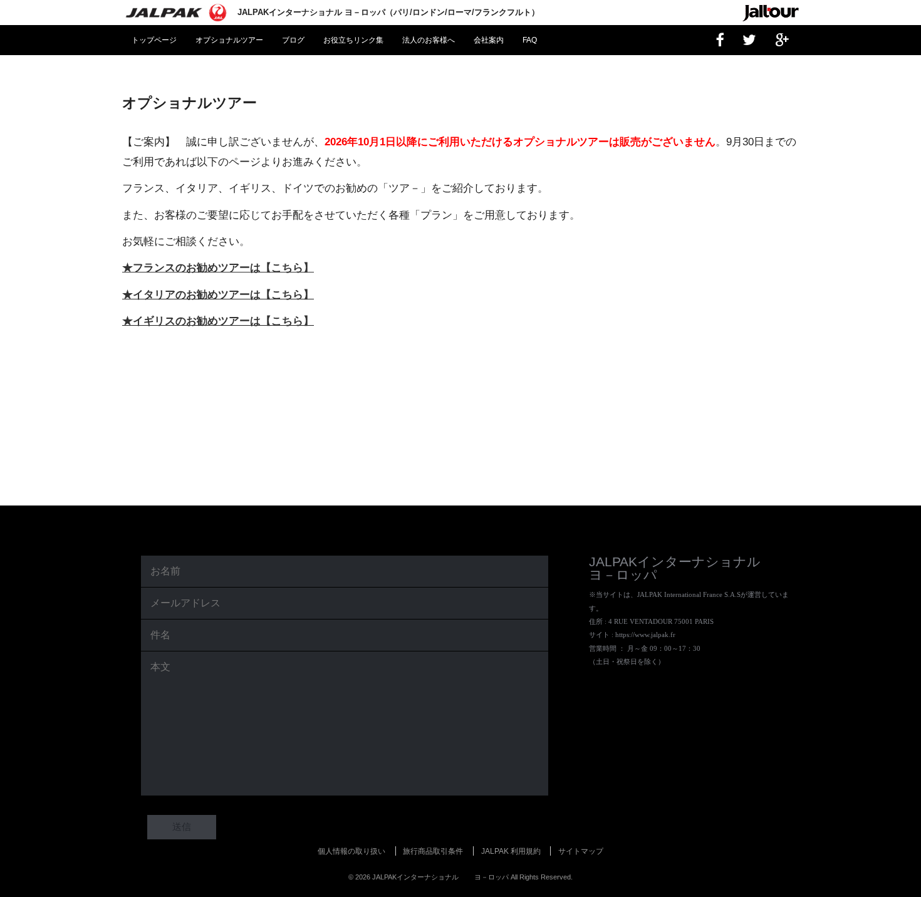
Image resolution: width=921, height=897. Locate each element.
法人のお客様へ (428, 40)
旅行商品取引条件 (433, 851)
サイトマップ (580, 851)
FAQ (530, 40)
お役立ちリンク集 (353, 40)
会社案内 (489, 40)
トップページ (154, 40)
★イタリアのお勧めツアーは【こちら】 (218, 295)
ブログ (293, 40)
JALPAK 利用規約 (511, 851)
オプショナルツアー (229, 40)
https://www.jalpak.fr (645, 634)
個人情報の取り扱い (351, 851)
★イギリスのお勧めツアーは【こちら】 (218, 321)
